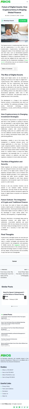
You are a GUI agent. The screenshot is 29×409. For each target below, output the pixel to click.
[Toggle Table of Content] (14, 69)
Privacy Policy (6, 386)
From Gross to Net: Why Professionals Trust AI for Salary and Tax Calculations (7, 273)
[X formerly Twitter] (27, 407)
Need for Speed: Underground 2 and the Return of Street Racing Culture (13, 294)
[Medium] (19, 407)
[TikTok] (25, 407)
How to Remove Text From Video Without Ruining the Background (12, 328)
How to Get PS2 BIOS (7, 372)
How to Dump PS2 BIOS (8, 377)
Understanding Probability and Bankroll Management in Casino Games (13, 334)
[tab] (11, 306)
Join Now (23, 20)
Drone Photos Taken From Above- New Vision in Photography (22, 272)
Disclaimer (5, 391)
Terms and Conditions (7, 388)
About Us (4, 396)
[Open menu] (27, 2)
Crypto (22, 15)
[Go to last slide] (4, 297)
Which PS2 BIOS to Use (8, 375)
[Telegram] (22, 407)
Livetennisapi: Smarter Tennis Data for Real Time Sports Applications (13, 317)
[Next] (25, 297)
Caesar (8, 15)
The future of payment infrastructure (9, 339)
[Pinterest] (17, 407)
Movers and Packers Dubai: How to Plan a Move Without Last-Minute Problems (14, 344)
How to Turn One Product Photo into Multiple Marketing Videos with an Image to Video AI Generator (13, 323)
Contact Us (5, 393)
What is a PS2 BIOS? (7, 370)
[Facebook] (14, 407)
